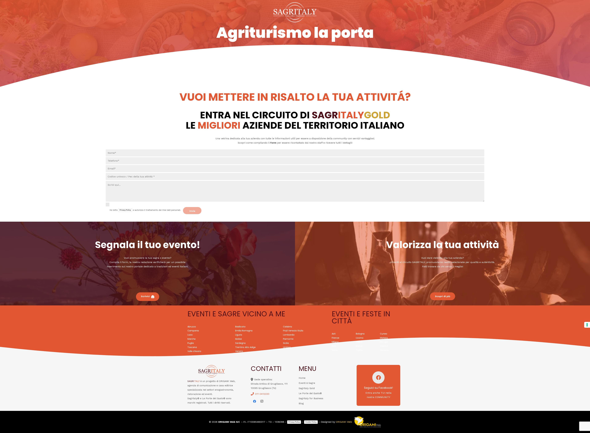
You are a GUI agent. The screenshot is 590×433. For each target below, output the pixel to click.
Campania (193, 330)
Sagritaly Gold (307, 388)
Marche (191, 338)
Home (302, 378)
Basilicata (240, 326)
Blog (301, 403)
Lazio (190, 334)
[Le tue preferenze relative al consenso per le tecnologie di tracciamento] (587, 325)
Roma (359, 346)
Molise (238, 338)
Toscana (192, 347)
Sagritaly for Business (311, 398)
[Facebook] (254, 401)
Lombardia (288, 334)
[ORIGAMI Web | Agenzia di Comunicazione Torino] (367, 422)
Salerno (384, 346)
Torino (359, 350)
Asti (334, 333)
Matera (384, 337)
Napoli (359, 341)
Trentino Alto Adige (245, 347)
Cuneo (383, 333)
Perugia (384, 341)
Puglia (190, 343)
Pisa (334, 346)
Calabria (287, 326)
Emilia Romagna (243, 330)
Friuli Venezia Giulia (293, 330)
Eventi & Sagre (307, 383)
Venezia (384, 350)
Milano (335, 341)
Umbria (287, 347)
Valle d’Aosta (194, 351)
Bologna (360, 333)
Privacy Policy (125, 210)
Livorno (359, 337)
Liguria (238, 334)
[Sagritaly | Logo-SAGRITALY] (295, 12)
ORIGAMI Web (344, 421)
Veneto (239, 351)
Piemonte (288, 338)
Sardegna (240, 343)
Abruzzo (191, 326)
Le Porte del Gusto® (310, 393)
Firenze (335, 337)
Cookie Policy (311, 422)
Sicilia (286, 343)
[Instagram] (262, 401)
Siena (335, 350)
